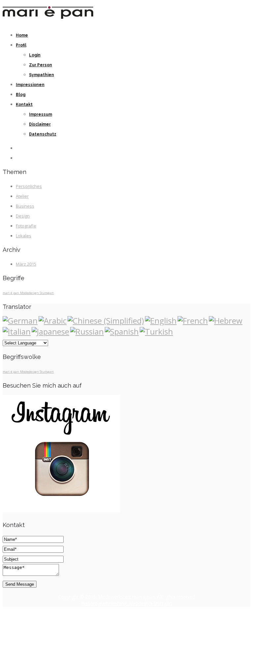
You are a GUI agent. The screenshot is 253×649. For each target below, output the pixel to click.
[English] (161, 320)
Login (35, 55)
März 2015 (26, 264)
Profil (21, 45)
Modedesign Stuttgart (37, 293)
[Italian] (17, 331)
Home (22, 35)
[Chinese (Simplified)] (106, 320)
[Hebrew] (225, 320)
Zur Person (40, 65)
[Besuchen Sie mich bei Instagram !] (61, 511)
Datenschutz (42, 134)
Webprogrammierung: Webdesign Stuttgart (126, 603)
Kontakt (24, 104)
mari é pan (11, 293)
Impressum (40, 114)
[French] (193, 320)
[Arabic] (53, 320)
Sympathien (41, 75)
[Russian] (87, 331)
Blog (20, 94)
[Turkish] (156, 331)
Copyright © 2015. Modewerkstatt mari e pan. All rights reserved (126, 597)
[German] (20, 320)
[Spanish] (122, 331)
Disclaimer (40, 124)
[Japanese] (50, 331)
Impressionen (30, 84)
